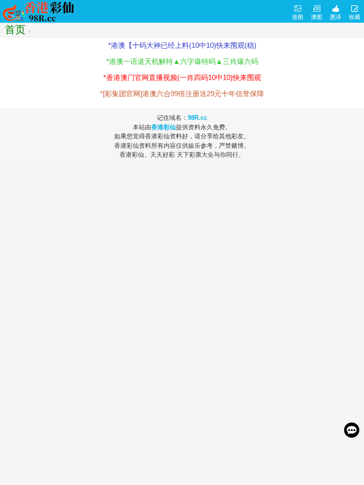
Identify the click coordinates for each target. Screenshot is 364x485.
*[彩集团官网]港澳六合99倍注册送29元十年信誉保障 (182, 94)
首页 (15, 30)
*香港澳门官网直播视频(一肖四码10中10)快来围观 (182, 77)
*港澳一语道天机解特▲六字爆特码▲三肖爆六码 (182, 61)
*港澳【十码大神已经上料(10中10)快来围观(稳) (182, 45)
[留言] (351, 430)
